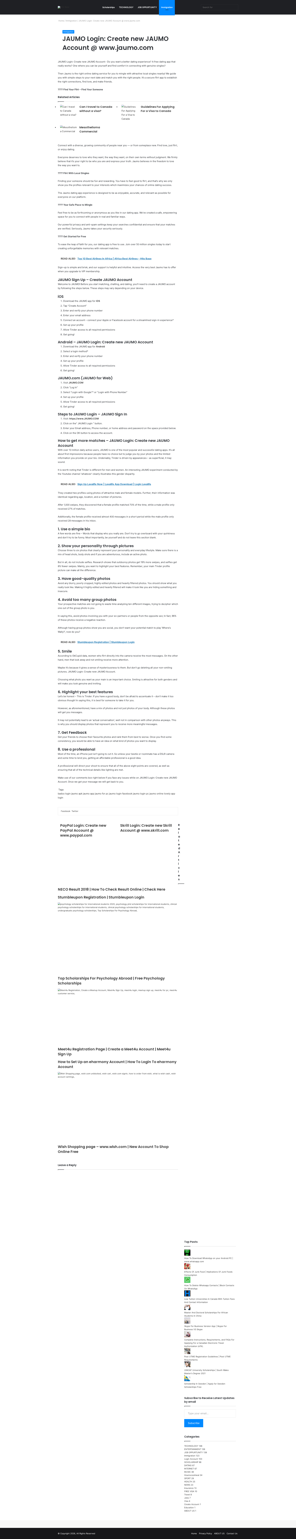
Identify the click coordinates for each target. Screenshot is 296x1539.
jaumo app (88, 793)
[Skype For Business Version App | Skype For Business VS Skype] (187, 1323)
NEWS (187, 1485)
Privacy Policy (205, 1533)
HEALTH (188, 1481)
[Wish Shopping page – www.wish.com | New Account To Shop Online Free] (118, 1108)
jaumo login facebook (120, 793)
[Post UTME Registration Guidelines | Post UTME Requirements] (187, 1353)
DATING (188, 1465)
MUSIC (187, 1472)
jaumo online (156, 793)
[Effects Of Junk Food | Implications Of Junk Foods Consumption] (187, 1268)
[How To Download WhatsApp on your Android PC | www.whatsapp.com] (187, 1255)
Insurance (189, 1488)
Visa (186, 1501)
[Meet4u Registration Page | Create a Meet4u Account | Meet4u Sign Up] (118, 1018)
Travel (187, 1494)
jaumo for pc (101, 793)
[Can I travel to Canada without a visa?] (68, 111)
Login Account (191, 1459)
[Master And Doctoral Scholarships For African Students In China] (187, 1309)
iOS (98, 300)
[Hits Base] (63, 7)
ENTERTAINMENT (192, 1449)
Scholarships (108, 7)
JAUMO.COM (76, 382)
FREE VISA (189, 1491)
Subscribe (193, 1423)
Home (61, 20)
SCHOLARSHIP (191, 1462)
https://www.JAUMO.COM (84, 418)
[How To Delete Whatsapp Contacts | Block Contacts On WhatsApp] (187, 1282)
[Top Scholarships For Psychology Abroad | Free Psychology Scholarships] (118, 939)
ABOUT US (189, 1511)
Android (100, 346)
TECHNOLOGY (126, 7)
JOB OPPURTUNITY (147, 7)
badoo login (64, 793)
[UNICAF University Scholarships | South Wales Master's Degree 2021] (187, 1367)
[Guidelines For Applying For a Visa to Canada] (129, 113)
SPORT (187, 1478)
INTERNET (189, 1468)
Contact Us (232, 1533)
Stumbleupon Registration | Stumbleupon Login (101, 897)
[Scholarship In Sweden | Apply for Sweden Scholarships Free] (187, 1380)
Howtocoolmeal (191, 1475)
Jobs (186, 1498)
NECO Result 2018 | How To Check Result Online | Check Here (111, 889)
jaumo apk (76, 793)
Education (189, 1507)
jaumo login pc (141, 793)
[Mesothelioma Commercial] (68, 130)
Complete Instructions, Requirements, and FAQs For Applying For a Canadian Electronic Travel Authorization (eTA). (209, 1342)
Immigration (167, 7)
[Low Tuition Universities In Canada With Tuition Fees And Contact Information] (187, 1295)
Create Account (191, 1504)
